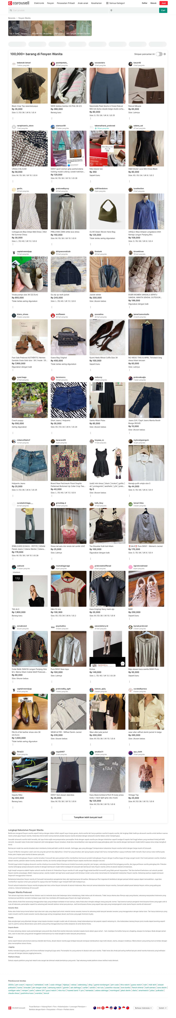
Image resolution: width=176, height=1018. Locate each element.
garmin (66, 987)
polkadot (160, 990)
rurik (46, 985)
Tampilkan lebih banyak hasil (88, 817)
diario (134, 990)
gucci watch (51, 990)
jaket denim (126, 990)
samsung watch (54, 987)
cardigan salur (14, 990)
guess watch (136, 985)
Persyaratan (51, 1009)
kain (145, 985)
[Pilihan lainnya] (13, 118)
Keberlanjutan (63, 1007)
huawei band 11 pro (75, 990)
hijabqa (66, 985)
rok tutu (100, 987)
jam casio (115, 985)
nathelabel (38, 985)
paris (32, 990)
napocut (29, 985)
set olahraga (75, 987)
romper (25, 990)
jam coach (19, 985)
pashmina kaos (27, 993)
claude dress (13, 993)
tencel (46, 993)
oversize (38, 993)
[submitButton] (163, 10)
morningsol (114, 990)
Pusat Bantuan (34, 1007)
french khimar (138, 987)
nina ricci (62, 990)
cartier (85, 987)
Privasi (59, 1009)
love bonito (125, 987)
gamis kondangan (101, 985)
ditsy (90, 985)
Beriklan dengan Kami (37, 1009)
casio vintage (55, 985)
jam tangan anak (39, 987)
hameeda (89, 990)
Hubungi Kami (46, 1007)
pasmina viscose (112, 987)
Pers (54, 1007)
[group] (88, 28)
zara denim (162, 987)
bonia (19, 987)
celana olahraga (101, 990)
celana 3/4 (39, 990)
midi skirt (152, 985)
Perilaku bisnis (69, 1009)
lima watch (124, 985)
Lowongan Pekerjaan (77, 1007)
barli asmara (150, 987)
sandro (92, 987)
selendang (82, 985)
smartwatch (144, 990)
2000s (11, 985)
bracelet (27, 987)
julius (152, 990)
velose (73, 985)
